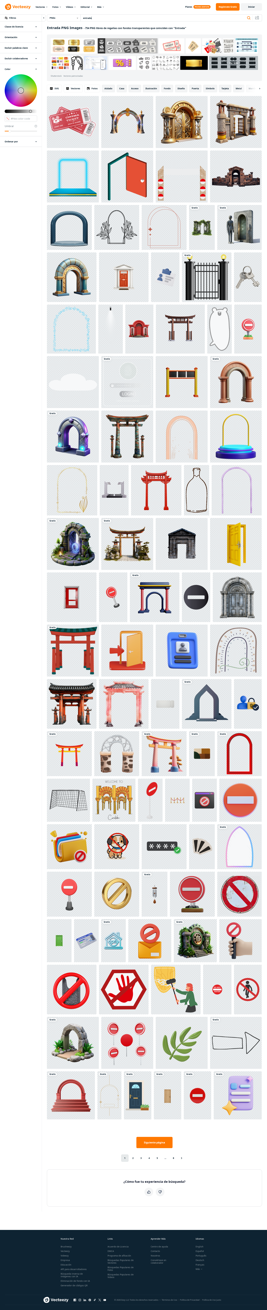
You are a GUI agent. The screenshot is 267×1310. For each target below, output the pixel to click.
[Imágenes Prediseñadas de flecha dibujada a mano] (236, 1043)
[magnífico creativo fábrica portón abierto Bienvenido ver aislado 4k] (236, 122)
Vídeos (69, 6)
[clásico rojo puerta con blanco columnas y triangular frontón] (124, 277)
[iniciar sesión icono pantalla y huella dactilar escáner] (127, 382)
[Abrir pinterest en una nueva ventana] (90, 1300)
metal (239, 88)
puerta (195, 88)
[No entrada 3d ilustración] (113, 597)
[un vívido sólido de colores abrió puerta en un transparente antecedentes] (236, 544)
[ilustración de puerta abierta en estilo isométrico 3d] (127, 176)
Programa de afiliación (119, 1255)
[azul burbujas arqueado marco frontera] (71, 329)
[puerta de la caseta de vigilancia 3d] (182, 544)
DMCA (111, 1251)
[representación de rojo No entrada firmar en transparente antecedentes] (192, 894)
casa (121, 88)
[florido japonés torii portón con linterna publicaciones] (127, 437)
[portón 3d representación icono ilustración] (182, 382)
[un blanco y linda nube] (73, 382)
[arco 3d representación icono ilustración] (154, 597)
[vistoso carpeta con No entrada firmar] (69, 846)
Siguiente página (154, 1142)
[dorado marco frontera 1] (72, 490)
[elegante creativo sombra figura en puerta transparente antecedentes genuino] (239, 227)
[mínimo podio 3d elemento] (236, 437)
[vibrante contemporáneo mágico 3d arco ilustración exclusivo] (73, 437)
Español (200, 1251)
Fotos (55, 6)
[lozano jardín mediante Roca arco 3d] (73, 1043)
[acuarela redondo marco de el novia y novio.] (237, 490)
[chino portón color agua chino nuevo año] (124, 704)
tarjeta (225, 88)
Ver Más (233, 63)
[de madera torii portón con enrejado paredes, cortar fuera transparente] (180, 329)
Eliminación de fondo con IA (75, 1280)
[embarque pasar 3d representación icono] (86, 940)
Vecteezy (65, 1251)
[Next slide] (257, 88)
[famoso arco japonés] (73, 651)
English (199, 1246)
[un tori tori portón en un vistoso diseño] (69, 753)
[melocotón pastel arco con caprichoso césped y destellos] (182, 437)
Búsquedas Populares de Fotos (121, 1268)
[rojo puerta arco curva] (239, 753)
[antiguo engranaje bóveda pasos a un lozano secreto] (195, 940)
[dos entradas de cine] (73, 122)
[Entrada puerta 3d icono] (127, 651)
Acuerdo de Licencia (118, 1246)
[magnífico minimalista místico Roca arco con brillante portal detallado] (73, 544)
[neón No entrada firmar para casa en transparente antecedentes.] (113, 940)
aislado (108, 88)
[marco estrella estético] (109, 1095)
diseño (181, 88)
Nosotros (155, 1255)
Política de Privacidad (190, 1299)
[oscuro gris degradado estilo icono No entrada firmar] (196, 597)
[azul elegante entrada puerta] (137, 1095)
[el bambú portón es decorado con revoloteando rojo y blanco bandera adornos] (182, 176)
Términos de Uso (169, 1299)
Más (99, 6)
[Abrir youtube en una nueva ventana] (104, 1300)
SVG (57, 88)
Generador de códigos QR (74, 1285)
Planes (188, 6)
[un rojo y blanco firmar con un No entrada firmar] (248, 329)
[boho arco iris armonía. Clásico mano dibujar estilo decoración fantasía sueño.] (236, 651)
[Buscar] (249, 18)
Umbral (9, 126)
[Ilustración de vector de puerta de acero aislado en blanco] (206, 277)
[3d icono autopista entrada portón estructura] (114, 490)
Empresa (65, 1260)
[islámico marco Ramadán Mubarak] (239, 846)
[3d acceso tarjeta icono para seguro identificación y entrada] (165, 277)
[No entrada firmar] (248, 989)
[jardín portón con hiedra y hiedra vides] (202, 227)
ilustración (151, 88)
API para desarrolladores (74, 1269)
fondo (167, 88)
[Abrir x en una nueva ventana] (100, 1300)
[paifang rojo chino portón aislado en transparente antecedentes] (156, 490)
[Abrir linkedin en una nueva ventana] (85, 1300)
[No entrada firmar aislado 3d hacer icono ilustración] (69, 894)
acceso (135, 88)
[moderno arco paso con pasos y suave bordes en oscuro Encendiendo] (206, 704)
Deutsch (200, 1260)
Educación (66, 1264)
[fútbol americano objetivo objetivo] (68, 800)
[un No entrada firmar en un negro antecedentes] (71, 989)
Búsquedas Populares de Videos (121, 1276)
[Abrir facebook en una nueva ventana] (75, 1300)
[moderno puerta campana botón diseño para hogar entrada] (154, 894)
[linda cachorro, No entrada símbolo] (116, 846)
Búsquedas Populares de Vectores (121, 1261)
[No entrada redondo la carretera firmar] (197, 1095)
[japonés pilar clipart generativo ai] (127, 544)
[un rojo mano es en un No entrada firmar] (124, 989)
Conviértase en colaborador (158, 1261)
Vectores (40, 6)
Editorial (85, 6)
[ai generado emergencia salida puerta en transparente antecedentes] (71, 597)
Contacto (155, 1251)
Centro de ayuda (159, 1246)
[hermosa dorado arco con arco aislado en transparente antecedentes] (127, 122)
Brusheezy (66, 1246)
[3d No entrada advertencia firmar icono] (240, 800)
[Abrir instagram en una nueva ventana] (80, 1300)
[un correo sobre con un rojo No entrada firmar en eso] (149, 940)
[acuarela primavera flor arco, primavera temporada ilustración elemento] (116, 753)
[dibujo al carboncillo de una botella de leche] (196, 490)
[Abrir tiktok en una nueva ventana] (95, 1300)
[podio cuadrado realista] (73, 176)
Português (201, 1255)
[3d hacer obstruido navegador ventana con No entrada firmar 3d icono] (204, 800)
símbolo (210, 88)
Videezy (65, 1255)
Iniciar (251, 6)
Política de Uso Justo (211, 1299)
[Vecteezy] (18, 7)
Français (200, 1264)
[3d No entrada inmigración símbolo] (240, 940)
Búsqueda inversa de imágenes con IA (72, 1275)
